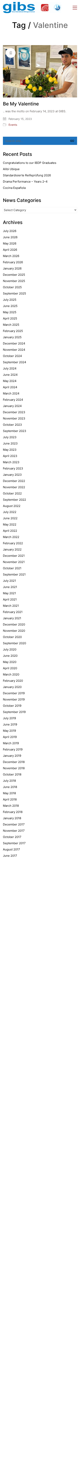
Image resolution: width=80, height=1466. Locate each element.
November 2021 (14, 562)
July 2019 (9, 718)
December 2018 (14, 762)
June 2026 (10, 237)
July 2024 (10, 368)
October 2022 (12, 493)
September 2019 (14, 712)
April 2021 (10, 599)
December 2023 (14, 412)
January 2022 (12, 549)
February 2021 (13, 612)
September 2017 (14, 843)
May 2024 (10, 381)
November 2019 (14, 699)
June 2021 (10, 587)
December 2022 (14, 481)
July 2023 (10, 437)
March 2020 (11, 674)
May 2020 (9, 662)
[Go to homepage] (32, 7)
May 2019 (9, 731)
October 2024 (12, 356)
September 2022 (14, 499)
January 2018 (12, 818)
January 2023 (12, 474)
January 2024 (12, 406)
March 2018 (11, 806)
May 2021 (9, 593)
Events (13, 124)
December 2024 (14, 343)
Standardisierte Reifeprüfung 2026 (27, 175)
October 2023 (12, 425)
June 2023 (10, 443)
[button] (75, 7)
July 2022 (9, 512)
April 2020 (10, 668)
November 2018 (14, 768)
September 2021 (14, 574)
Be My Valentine (21, 103)
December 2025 (14, 275)
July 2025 (9, 300)
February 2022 (13, 543)
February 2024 (13, 400)
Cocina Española (14, 188)
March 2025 (11, 325)
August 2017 (11, 849)
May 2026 (9, 243)
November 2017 (14, 830)
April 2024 (10, 387)
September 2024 (14, 362)
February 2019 (13, 749)
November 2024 (14, 350)
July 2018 (9, 781)
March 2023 (11, 462)
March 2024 (11, 393)
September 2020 (14, 643)
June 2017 (10, 855)
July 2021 (9, 581)
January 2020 (12, 687)
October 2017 (12, 837)
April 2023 (10, 456)
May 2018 (9, 793)
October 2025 (12, 287)
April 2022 (10, 531)
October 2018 (12, 774)
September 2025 (14, 293)
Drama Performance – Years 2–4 (25, 181)
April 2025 (10, 318)
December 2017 (14, 824)
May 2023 (10, 449)
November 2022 (14, 487)
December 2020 (14, 624)
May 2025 (9, 312)
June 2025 (10, 306)
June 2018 (10, 787)
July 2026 (9, 231)
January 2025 (12, 337)
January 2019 (12, 756)
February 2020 (13, 681)
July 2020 (9, 649)
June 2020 (10, 656)
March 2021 (11, 606)
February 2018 (13, 812)
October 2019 (12, 706)
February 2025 (13, 331)
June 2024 (10, 375)
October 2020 (12, 637)
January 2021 (12, 618)
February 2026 (13, 262)
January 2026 (12, 268)
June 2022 (10, 518)
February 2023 (13, 468)
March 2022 (11, 537)
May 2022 (9, 524)
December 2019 (14, 693)
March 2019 (11, 743)
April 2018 (10, 799)
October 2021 (12, 568)
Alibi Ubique (11, 169)
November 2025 (14, 281)
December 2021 (14, 556)
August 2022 (11, 506)
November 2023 (14, 418)
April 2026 (10, 250)
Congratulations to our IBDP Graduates (29, 163)
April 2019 (10, 737)
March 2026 (11, 256)
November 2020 (14, 631)
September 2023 (14, 431)
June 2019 (10, 724)
